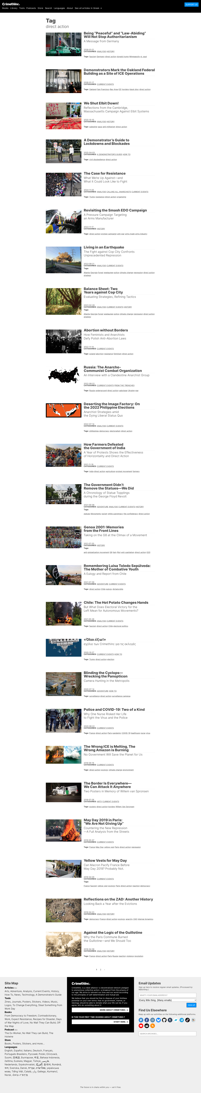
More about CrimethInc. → (114, 1010)
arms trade (130, 234)
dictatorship (118, 589)
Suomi (8, 1057)
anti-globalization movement (96, 552)
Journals (16, 1001)
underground (101, 390)
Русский (32, 1054)
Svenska (14, 1068)
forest (100, 272)
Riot (119, 552)
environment (128, 770)
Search (48, 8)
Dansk (23, 1068)
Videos (46, 1001)
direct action (110, 56)
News (17, 994)
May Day (100, 847)
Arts (99, 801)
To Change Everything (25, 1005)
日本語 (16, 1057)
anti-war (121, 234)
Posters (26, 1001)
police (116, 272)
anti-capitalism (127, 552)
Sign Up (191, 1005)
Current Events (105, 84)
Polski (42, 1054)
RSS (15, 988)
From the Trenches (124, 385)
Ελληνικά (52, 1054)
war (137, 390)
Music (54, 1001)
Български (27, 1057)
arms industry (141, 234)
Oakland (93, 89)
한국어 (47, 1064)
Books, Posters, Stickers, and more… (25, 1043)
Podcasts (31, 8)
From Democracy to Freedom (21, 1015)
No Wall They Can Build (43, 1022)
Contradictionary (47, 1015)
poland (92, 354)
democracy (104, 431)
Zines (8, 1001)
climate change (126, 272)
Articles (9, 987)
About (70, 8)
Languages (59, 8)
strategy (87, 275)
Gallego (41, 1071)
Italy (115, 552)
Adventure (102, 507)
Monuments (96, 514)
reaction (136, 886)
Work (7, 1019)
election (110, 659)
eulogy (109, 589)
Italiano (28, 1050)
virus (148, 733)
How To (126, 154)
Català (27, 1071)
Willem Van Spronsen (125, 806)
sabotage (123, 390)
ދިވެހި (34, 1071)
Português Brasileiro (16, 1054)
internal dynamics (145, 919)
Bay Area (114, 89)
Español (18, 1050)
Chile (103, 589)
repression (138, 272)
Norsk (8, 1075)
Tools (22, 8)
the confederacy (131, 514)
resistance (99, 197)
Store (40, 8)
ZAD (135, 919)
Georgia (93, 272)
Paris (110, 733)
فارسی (45, 1061)
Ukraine (131, 390)
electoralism (115, 431)
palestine (93, 127)
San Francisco (103, 89)
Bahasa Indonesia (49, 1057)
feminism (118, 354)
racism (104, 514)
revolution (138, 956)
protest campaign (109, 234)
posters (92, 806)
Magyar (28, 1061)
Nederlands (11, 1064)
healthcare (135, 733)
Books (5, 8)
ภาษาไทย (40, 1068)
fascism (92, 56)
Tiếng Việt (17, 1071)
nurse (143, 733)
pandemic (116, 733)
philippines (94, 431)
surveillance (94, 696)
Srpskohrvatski (26, 1064)
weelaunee (108, 272)
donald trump (123, 56)
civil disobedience (97, 159)
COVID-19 (126, 733)
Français (47, 1050)
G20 (148, 552)
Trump (92, 197)
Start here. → (121, 1022)
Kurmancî (52, 1071)
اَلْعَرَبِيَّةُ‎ (39, 1064)
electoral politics (120, 626)
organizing (121, 197)
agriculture (110, 471)
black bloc (134, 89)
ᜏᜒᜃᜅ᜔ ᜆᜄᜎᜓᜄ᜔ (20, 1075)
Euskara (18, 1061)
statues (87, 514)
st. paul (143, 56)
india (91, 471)
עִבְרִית (31, 1068)
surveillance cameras (121, 696)
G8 (111, 552)
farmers (136, 471)
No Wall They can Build (35, 1033)
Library (13, 8)
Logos (8, 1005)
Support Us (191, 4)
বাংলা (6, 1068)
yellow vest (109, 847)
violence (130, 956)
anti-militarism (109, 127)
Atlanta (87, 272)
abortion (100, 354)
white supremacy (115, 514)
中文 (36, 1057)
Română (56, 1064)
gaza (100, 127)
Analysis (101, 51)
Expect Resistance (22, 1019)
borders (125, 89)
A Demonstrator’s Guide (109, 154)
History (111, 51)
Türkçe (37, 1061)
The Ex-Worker (13, 1033)
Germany (101, 56)
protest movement (124, 471)
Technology (28, 994)
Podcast (9, 1029)
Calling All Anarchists (119, 192)
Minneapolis (134, 56)
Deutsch (37, 1050)
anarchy (129, 919)
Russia (92, 390)
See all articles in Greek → (88, 8)
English (9, 1050)
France (92, 733)
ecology (104, 770)
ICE (120, 89)
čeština (9, 1061)
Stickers (36, 1001)
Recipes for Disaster (44, 1019)
